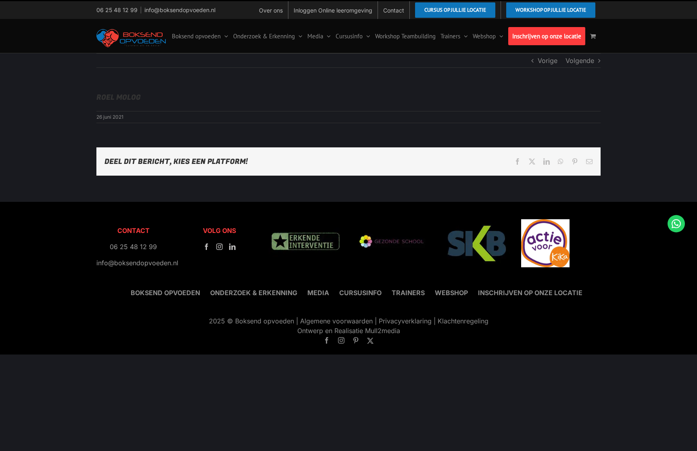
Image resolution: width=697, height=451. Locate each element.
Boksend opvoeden (165, 293)
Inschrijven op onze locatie (530, 293)
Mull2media (382, 331)
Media (318, 293)
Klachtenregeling (463, 321)
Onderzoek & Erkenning (253, 293)
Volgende (580, 61)
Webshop (451, 293)
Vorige (547, 61)
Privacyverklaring (405, 321)
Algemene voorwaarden (336, 321)
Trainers (408, 293)
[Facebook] (206, 246)
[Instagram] (219, 246)
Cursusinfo (360, 293)
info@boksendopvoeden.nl (179, 9)
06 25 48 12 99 (117, 9)
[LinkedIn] (232, 246)
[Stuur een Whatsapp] (676, 223)
